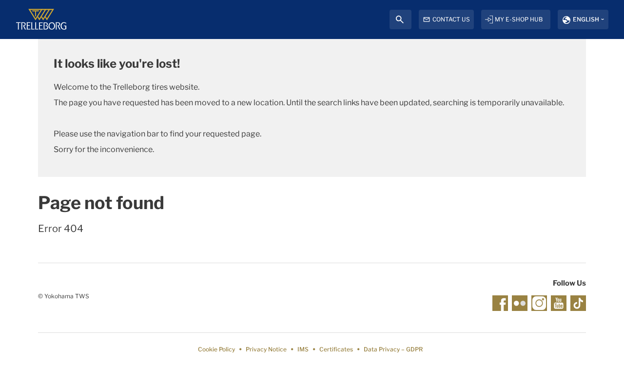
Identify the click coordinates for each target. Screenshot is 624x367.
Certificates (336, 349)
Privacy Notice (266, 349)
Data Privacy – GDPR (393, 349)
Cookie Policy (216, 349)
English (586, 19)
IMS (303, 349)
